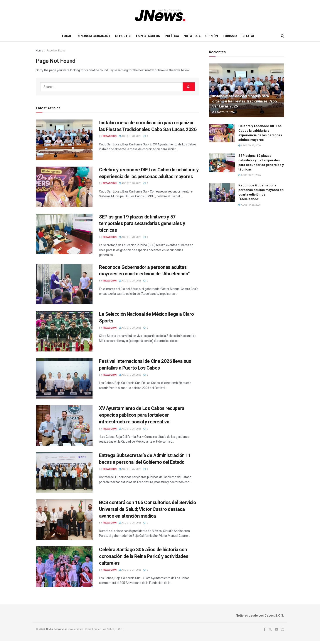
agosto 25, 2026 (131, 428)
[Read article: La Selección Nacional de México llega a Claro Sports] (64, 331)
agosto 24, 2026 (131, 569)
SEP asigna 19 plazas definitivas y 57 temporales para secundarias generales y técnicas (142, 223)
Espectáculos (148, 36)
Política (172, 36)
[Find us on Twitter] (270, 629)
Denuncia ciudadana (93, 36)
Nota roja (192, 36)
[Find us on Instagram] (282, 629)
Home (39, 50)
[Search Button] (282, 36)
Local (67, 36)
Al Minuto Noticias (56, 629)
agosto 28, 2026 (131, 136)
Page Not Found (56, 50)
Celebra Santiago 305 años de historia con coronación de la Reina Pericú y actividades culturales (143, 556)
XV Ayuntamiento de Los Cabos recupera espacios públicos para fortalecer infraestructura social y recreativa (141, 415)
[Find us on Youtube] (276, 629)
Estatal (248, 36)
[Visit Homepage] (160, 15)
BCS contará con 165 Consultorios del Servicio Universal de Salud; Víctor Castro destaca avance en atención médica (147, 509)
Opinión (211, 36)
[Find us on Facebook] (265, 629)
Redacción (109, 136)
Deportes (123, 36)
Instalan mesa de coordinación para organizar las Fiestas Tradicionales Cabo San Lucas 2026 (244, 101)
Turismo (230, 36)
